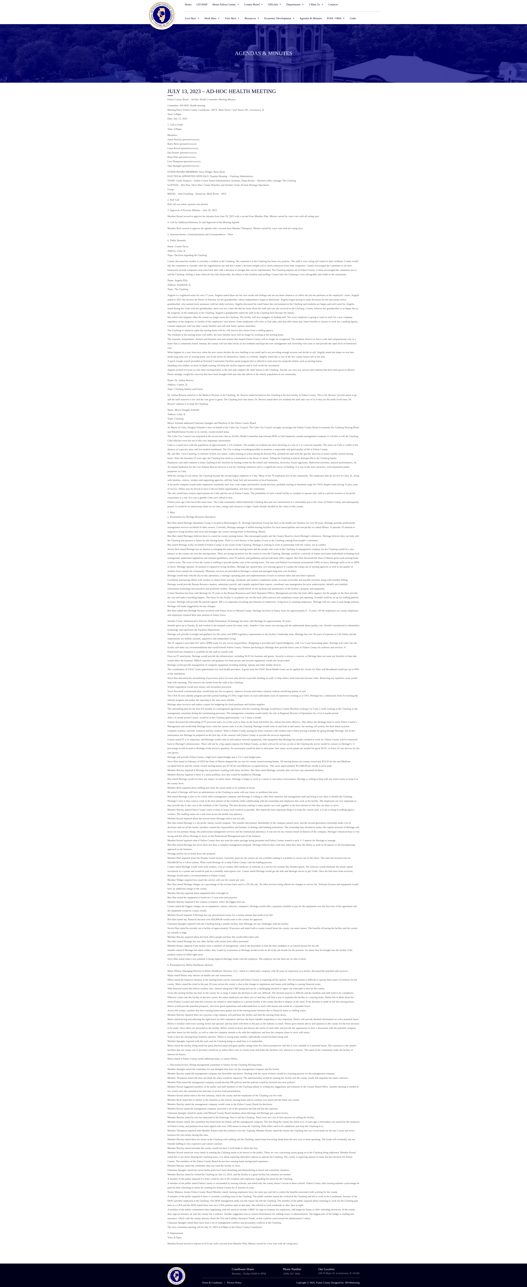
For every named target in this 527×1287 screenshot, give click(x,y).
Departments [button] (293, 4)
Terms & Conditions (212, 1282)
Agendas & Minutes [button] (311, 18)
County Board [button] (252, 4)
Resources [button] (250, 18)
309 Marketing (352, 1282)
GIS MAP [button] (201, 4)
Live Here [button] (190, 18)
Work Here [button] (210, 18)
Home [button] (188, 4)
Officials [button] (273, 4)
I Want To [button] (314, 4)
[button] (378, 4)
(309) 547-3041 (291, 1273)
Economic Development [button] (277, 18)
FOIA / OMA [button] (334, 18)
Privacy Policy (234, 1282)
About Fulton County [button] (224, 4)
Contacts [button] (333, 4)
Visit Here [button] (230, 18)
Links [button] (353, 18)
